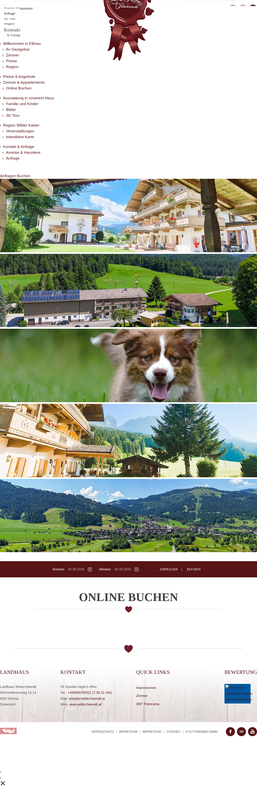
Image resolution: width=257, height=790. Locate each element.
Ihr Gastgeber (18, 49)
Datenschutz (103, 731)
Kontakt (12, 32)
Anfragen (8, 176)
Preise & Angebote (19, 76)
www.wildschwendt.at (85, 704)
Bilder (11, 110)
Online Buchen (19, 88)
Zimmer (12, 55)
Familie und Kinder (22, 104)
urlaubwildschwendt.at (87, 699)
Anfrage (9, 13)
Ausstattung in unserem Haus (28, 98)
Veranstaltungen (20, 131)
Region (9, 23)
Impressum (128, 731)
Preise (11, 61)
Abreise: (105, 569)
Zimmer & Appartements (24, 82)
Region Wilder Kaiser (21, 125)
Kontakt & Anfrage (18, 147)
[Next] (237, 367)
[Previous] (20, 367)
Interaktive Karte (20, 137)
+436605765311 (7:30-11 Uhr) (90, 693)
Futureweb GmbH (203, 731)
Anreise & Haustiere (23, 152)
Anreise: (58, 569)
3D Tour (13, 115)
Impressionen (146, 688)
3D (9, 18)
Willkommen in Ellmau (22, 43)
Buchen (23, 176)
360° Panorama (147, 704)
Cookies (173, 731)
